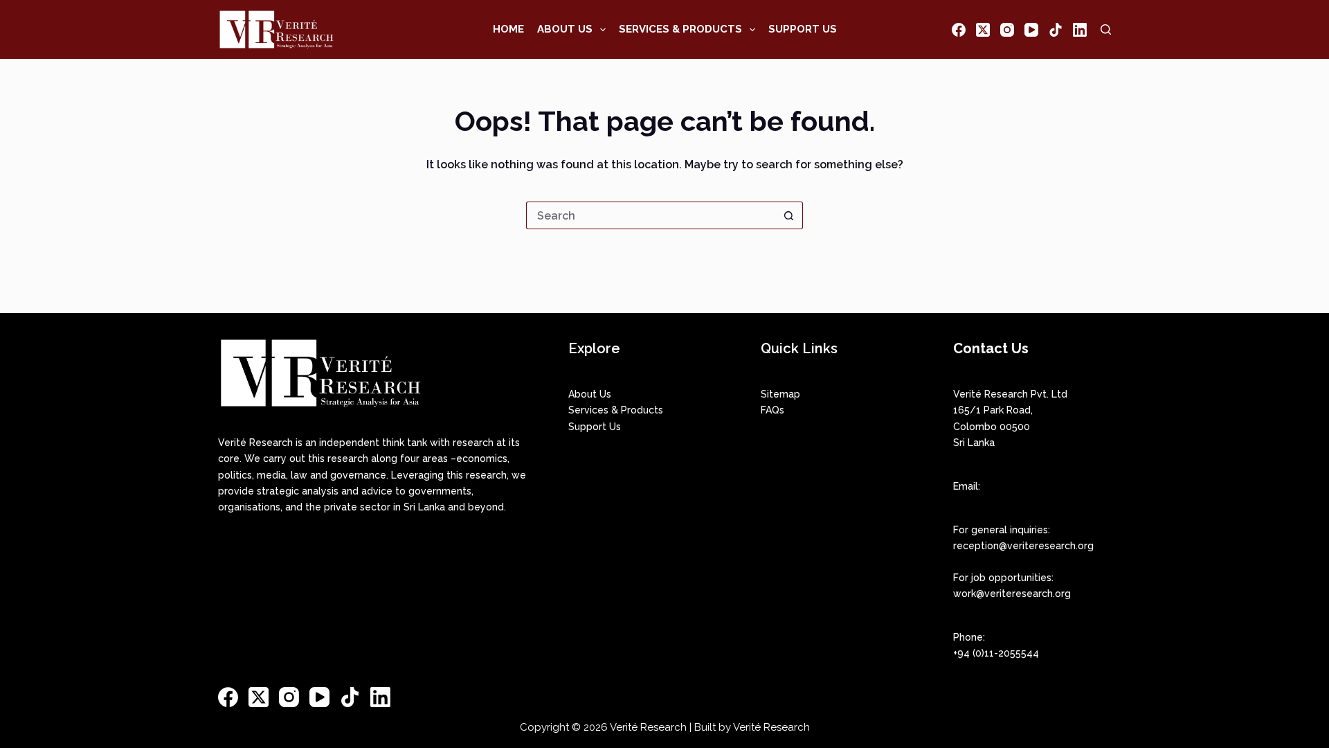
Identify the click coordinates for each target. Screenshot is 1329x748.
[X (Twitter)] (983, 30)
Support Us (802, 29)
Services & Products (680, 29)
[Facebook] (959, 30)
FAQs (772, 410)
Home (508, 29)
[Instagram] (1007, 30)
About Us (565, 29)
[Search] (1106, 29)
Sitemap (780, 394)
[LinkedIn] (1080, 30)
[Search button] (789, 215)
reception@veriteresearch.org (1023, 545)
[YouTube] (1031, 30)
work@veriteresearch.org (1012, 593)
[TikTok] (1056, 30)
